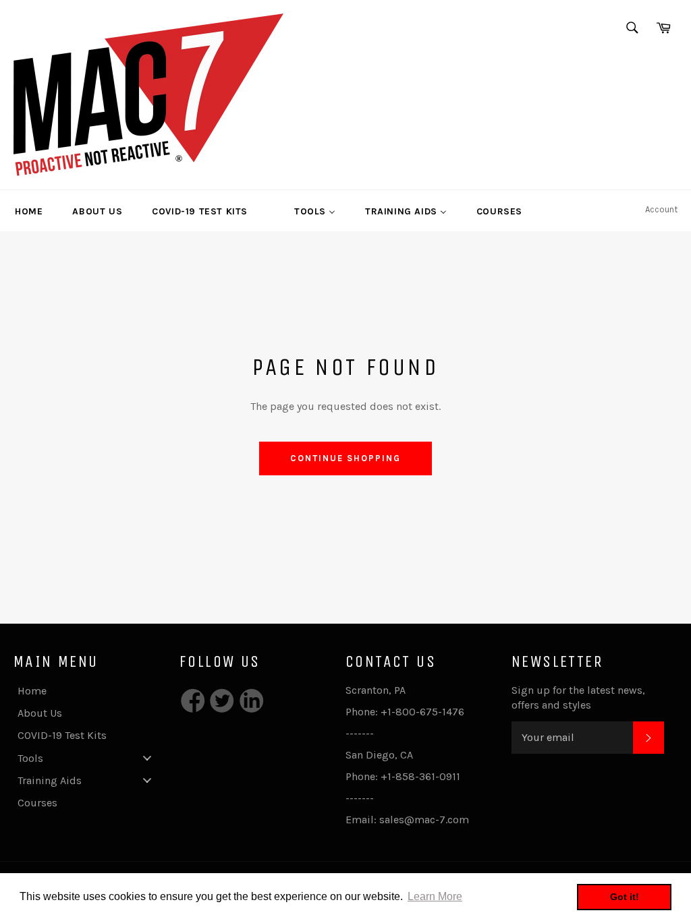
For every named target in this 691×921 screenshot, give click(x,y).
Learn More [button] (435, 896)
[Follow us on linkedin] (251, 702)
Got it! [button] (624, 896)
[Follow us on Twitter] (222, 702)
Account (661, 209)
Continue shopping (345, 458)
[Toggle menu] (147, 757)
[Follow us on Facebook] (192, 702)
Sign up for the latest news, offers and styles (578, 697)
